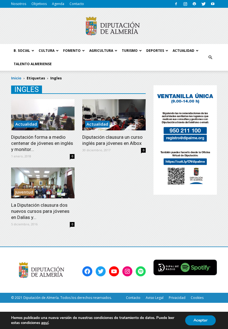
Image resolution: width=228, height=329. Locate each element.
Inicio (16, 78)
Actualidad (26, 124)
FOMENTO (72, 50)
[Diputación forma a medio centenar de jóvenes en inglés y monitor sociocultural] (43, 114)
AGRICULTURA (101, 50)
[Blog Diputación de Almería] (114, 26)
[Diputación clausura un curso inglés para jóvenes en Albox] (114, 114)
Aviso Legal (154, 297)
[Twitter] (203, 4)
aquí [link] (44, 322)
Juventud (24, 192)
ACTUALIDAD (183, 50)
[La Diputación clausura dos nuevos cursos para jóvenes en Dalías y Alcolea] (43, 183)
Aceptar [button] (200, 320)
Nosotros (18, 3)
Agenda (58, 3)
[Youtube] (213, 4)
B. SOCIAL (22, 50)
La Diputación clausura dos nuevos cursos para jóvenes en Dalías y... (40, 211)
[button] (210, 57)
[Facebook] (176, 4)
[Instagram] (185, 4)
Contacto (77, 3)
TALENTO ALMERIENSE (33, 64)
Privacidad (177, 297)
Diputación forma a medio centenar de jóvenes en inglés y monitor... (42, 143)
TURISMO (130, 50)
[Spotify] (194, 4)
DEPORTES (155, 50)
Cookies (197, 297)
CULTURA (46, 50)
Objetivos (39, 3)
